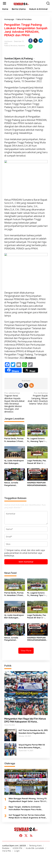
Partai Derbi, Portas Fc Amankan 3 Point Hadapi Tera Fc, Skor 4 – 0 (14, 439)
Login (16, 851)
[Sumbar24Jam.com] (27, 3)
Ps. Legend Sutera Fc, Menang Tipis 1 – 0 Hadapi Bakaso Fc (37, 439)
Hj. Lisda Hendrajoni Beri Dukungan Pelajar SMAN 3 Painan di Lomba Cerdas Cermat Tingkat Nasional (14, 461)
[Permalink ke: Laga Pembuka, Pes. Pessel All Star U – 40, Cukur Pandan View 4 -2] (37, 452)
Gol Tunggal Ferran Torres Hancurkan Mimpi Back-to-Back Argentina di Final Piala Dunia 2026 (27, 816)
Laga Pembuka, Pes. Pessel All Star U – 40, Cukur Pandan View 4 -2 (36, 461)
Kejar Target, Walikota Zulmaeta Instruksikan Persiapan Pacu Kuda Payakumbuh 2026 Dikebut (25, 808)
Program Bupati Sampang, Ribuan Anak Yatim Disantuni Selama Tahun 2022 (38, 398)
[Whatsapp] (30, 46)
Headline (21, 46)
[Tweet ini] (35, 40)
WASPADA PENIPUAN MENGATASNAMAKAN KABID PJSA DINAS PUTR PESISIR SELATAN (36, 484)
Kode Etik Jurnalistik (35, 848)
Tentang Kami (35, 845)
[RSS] (31, 385)
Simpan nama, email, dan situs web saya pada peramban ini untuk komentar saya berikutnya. (24, 553)
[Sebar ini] (30, 40)
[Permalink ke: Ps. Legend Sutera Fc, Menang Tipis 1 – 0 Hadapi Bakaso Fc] (37, 430)
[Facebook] (20, 385)
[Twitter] (26, 385)
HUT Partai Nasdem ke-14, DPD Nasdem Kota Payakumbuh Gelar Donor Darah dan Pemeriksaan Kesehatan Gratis (33, 731)
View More (26, 650)
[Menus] (4, 3)
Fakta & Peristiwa (10, 46)
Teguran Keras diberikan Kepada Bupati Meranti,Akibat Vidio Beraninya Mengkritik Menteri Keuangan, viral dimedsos (14, 402)
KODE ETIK (17, 848)
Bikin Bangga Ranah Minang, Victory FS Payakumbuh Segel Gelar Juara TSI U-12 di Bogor (28, 799)
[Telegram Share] (40, 40)
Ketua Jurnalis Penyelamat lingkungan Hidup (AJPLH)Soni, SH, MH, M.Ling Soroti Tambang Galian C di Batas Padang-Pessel (14, 484)
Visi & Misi (6, 851)
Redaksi (5, 848)
